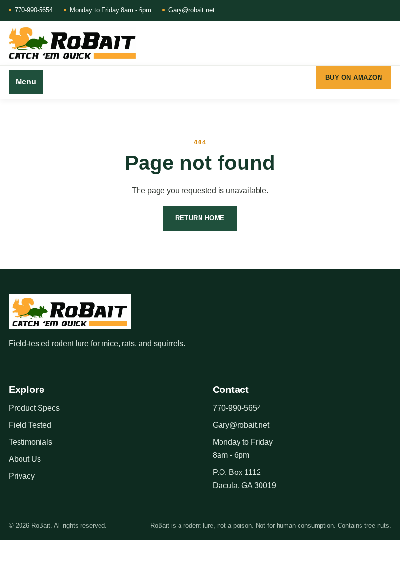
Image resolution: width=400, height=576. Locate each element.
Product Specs (34, 408)
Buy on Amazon (353, 77)
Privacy (22, 476)
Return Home (200, 218)
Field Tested (30, 425)
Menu (26, 82)
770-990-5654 (34, 10)
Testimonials (30, 442)
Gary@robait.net (191, 10)
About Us (25, 459)
